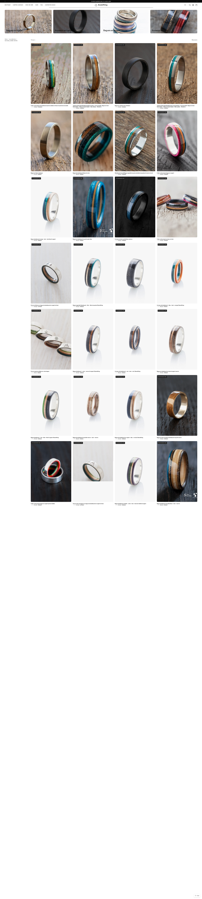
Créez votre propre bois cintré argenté (82, 636)
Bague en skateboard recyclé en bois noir (82, 834)
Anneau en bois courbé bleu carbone (123, 239)
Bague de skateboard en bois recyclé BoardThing (126, 702)
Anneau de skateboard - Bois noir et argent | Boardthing (128, 305)
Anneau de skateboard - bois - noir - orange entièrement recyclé (172, 768)
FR (185, 5)
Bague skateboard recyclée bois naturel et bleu (42, 768)
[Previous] (5, 1)
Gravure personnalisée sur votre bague (40, 371)
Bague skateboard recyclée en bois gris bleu (83, 768)
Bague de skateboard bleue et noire (81, 173)
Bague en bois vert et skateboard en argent (167, 569)
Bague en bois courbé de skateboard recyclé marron (169, 437)
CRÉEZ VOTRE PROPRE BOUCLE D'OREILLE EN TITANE (44, 834)
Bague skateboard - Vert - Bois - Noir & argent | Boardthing (45, 437)
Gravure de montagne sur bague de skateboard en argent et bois (88, 503)
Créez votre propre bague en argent (165, 173)
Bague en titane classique (37, 173)
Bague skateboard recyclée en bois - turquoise (168, 636)
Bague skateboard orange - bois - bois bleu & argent (43, 239)
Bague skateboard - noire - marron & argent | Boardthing (86, 371)
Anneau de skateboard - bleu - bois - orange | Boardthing (170, 305)
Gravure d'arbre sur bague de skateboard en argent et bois (44, 305)
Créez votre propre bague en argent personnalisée (43, 503)
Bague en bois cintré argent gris (164, 834)
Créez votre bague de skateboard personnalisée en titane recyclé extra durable (49, 105)
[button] (8, 5)
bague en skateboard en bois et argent (40, 636)
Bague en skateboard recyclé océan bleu (82, 239)
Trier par (33, 40)
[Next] (197, 1)
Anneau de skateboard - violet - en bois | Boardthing (127, 636)
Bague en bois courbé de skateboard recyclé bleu (84, 702)
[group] (101, 1)
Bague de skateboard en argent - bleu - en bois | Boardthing (129, 437)
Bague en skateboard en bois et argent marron (168, 371)
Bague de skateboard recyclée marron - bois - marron (85, 437)
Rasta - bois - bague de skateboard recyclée (83, 569)
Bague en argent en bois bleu (122, 834)
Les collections (12, 39)
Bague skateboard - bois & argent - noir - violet (168, 702)
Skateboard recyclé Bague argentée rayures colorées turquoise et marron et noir (134, 173)
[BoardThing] (101, 5)
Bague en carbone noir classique (122, 105)
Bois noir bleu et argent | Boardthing (39, 569)
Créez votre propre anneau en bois (165, 239)
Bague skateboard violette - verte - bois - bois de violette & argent (130, 503)
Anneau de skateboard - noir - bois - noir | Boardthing (127, 371)
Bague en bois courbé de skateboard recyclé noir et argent (44, 702)
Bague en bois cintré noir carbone (123, 768)
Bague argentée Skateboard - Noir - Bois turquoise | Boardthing (88, 305)
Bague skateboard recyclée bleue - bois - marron (168, 503)
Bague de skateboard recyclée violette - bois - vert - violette (129, 569)
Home (6, 39)
